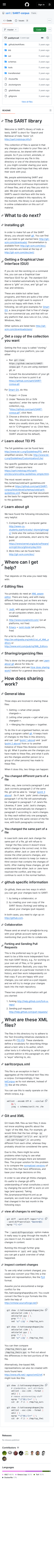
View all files (27, 101)
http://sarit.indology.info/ (18, 139)
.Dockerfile (13, 79)
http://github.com (14, 918)
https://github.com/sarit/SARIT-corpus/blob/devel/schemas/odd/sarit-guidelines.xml (26, 489)
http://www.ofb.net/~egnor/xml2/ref (23, 1374)
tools (10, 67)
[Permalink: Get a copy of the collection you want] (3, 338)
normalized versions (34, 1165)
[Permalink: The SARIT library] (3, 121)
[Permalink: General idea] (3, 694)
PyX (43, 1277)
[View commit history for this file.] (47, 38)
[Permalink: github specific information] (3, 882)
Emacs (12, 627)
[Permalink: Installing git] (3, 225)
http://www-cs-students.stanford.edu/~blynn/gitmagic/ (29, 529)
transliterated (14, 73)
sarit (8, 13)
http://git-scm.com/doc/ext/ (19, 252)
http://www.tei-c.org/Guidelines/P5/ (23, 451)
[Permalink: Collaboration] (3, 925)
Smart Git (14, 389)
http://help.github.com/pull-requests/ (28, 1011)
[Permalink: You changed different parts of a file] (3, 778)
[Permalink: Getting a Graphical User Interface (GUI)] (3, 262)
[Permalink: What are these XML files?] (3, 1023)
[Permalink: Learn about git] (3, 507)
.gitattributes (14, 90)
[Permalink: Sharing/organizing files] (3, 653)
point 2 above (12, 743)
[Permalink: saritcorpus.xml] (3, 1064)
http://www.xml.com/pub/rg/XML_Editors (26, 646)
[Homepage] (27, 4)
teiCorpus (10, 1081)
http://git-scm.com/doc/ (32, 245)
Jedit (11, 609)
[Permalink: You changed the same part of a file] (3, 831)
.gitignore (12, 96)
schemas (12, 61)
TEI (6, 1084)
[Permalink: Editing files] (3, 586)
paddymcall (13, 38)
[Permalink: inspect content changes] (3, 1265)
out (9, 56)
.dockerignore (14, 84)
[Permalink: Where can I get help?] (3, 565)
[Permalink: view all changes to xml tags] (3, 1212)
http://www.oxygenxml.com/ (24, 620)
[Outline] (50, 110)
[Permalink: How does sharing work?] (3, 681)
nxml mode (24, 627)
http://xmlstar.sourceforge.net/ (21, 1302)
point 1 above (27, 740)
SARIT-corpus (21, 13)
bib (9, 50)
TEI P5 (20, 1040)
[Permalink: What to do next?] (3, 215)
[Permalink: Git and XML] (3, 1116)
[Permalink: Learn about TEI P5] (3, 441)
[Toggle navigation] (4, 4)
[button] (46, 1101)
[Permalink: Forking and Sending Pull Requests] (3, 946)
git (32, 235)
